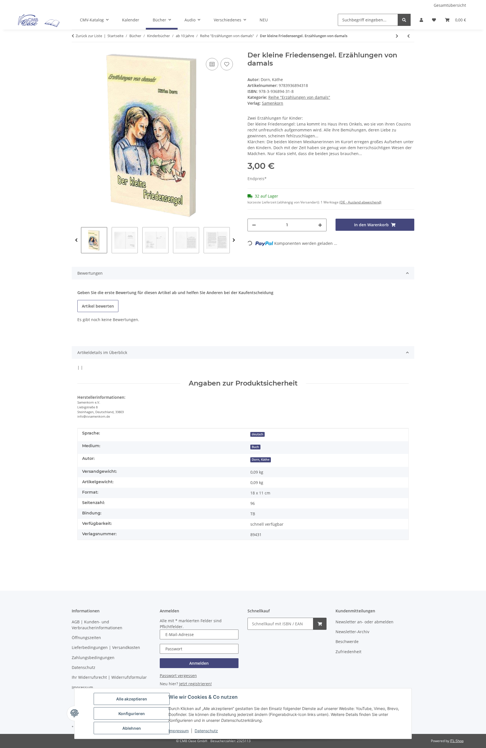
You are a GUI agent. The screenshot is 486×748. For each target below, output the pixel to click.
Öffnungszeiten (86, 637)
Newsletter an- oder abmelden (364, 621)
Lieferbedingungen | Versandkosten (106, 647)
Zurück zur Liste (89, 35)
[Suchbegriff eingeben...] (404, 20)
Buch (255, 447)
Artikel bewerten (98, 306)
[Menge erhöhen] (320, 225)
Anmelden (199, 663)
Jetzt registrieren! (195, 683)
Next (233, 240)
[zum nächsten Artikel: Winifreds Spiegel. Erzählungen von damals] (397, 36)
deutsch (257, 434)
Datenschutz (206, 730)
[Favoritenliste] (434, 20)
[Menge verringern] (254, 225)
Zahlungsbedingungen (93, 657)
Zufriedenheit (348, 651)
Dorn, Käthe (260, 460)
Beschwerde (347, 641)
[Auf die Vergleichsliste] (212, 64)
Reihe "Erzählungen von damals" (299, 97)
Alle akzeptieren (131, 699)
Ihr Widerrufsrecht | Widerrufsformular (109, 677)
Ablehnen (131, 728)
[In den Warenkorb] (320, 624)
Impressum (178, 730)
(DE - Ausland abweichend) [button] (360, 202)
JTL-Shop (457, 740)
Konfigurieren (131, 713)
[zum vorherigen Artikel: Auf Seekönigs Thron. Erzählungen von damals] (408, 36)
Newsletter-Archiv (352, 631)
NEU (264, 20)
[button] (421, 20)
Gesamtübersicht (450, 5)
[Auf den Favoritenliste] (226, 64)
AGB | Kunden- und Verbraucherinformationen (97, 624)
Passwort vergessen (178, 675)
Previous (76, 240)
